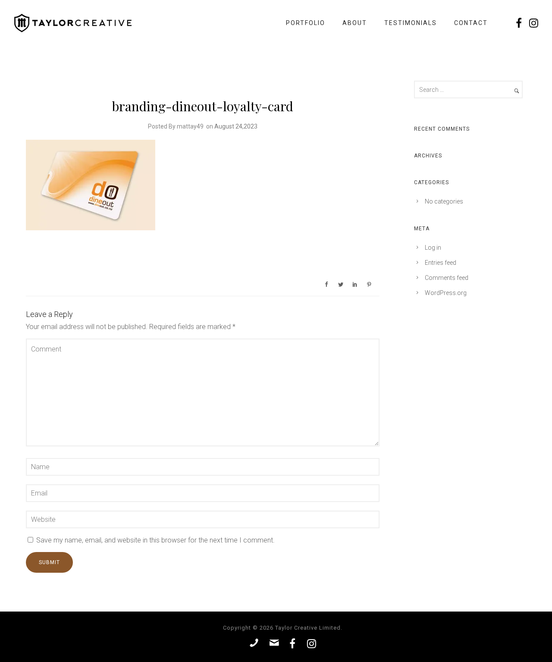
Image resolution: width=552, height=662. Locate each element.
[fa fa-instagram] (534, 23)
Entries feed (440, 262)
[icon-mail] (276, 643)
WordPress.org (446, 292)
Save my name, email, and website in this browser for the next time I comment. (155, 540)
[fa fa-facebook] (521, 23)
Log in (433, 247)
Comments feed (446, 277)
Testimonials (410, 22)
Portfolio (305, 22)
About (354, 22)
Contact (471, 22)
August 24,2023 (235, 126)
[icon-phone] (256, 643)
